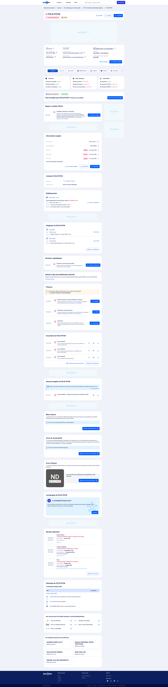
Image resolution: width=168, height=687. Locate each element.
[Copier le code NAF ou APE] (84, 52)
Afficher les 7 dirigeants (92, 249)
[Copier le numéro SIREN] (53, 48)
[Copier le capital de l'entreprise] (98, 141)
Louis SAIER (96, 53)
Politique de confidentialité (112, 685)
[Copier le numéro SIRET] (56, 52)
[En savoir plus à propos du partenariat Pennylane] (99, 624)
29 (62, 555)
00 (60, 555)
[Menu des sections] (45, 70)
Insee (94, 57)
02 (62, 568)
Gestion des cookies (101, 685)
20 (73, 568)
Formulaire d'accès (49, 279)
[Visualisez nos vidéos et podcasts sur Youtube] (114, 681)
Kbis (63, 70)
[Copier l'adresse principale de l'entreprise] (114, 48)
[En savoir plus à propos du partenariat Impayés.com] (99, 620)
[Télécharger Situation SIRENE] (98, 154)
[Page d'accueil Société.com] (46, 2)
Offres (75, 2)
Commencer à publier (95, 388)
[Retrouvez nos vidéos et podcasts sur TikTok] (117, 681)
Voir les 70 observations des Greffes (54, 161)
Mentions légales (103, 61)
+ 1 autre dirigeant (103, 53)
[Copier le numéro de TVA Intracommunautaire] (55, 56)
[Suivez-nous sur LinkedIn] (107, 681)
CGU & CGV (94, 685)
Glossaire (84, 677)
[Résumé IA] (89, 343)
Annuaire (59, 680)
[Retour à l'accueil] (47, 673)
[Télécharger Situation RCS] (98, 150)
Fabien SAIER (53, 596)
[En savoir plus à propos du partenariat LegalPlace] (71, 620)
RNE (97, 57)
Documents (115, 70)
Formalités (68, 2)
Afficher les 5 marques (93, 573)
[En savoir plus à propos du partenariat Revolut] (71, 624)
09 (65, 568)
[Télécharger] (98, 343)
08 (63, 568)
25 (81, 568)
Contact (72, 70)
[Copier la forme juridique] (85, 56)
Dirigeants (94, 70)
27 (84, 568)
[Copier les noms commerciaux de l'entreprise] (98, 146)
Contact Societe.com (86, 675)
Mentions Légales (122, 685)
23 (78, 568)
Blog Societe (108, 675)
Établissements (83, 70)
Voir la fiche (96, 232)
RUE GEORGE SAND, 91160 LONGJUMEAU (103, 48)
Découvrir (95, 512)
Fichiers (59, 677)
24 (79, 568)
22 (76, 568)
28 (86, 568)
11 (67, 568)
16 (70, 568)
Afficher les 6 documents (92, 363)
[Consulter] (93, 343)
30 (63, 555)
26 (82, 568)
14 (68, 568)
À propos (89, 685)
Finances (105, 70)
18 (71, 568)
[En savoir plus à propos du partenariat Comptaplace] (71, 628)
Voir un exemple (64, 118)
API (58, 682)
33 (60, 542)
